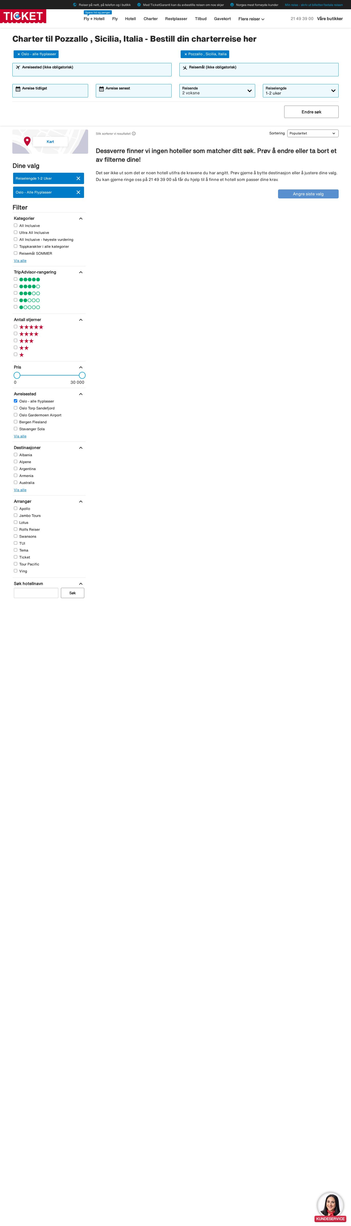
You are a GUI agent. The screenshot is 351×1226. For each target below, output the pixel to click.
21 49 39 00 (303, 18)
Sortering (277, 133)
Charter (151, 19)
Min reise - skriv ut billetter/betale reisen (314, 4)
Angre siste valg (308, 194)
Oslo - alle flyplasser (38, 54)
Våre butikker (330, 18)
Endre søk (311, 112)
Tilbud (201, 19)
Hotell (130, 19)
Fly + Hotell (94, 19)
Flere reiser (252, 19)
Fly (115, 19)
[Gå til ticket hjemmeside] (23, 16)
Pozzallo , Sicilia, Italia (207, 54)
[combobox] (95, 72)
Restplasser (176, 19)
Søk (72, 593)
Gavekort (222, 19)
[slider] (15, 375)
